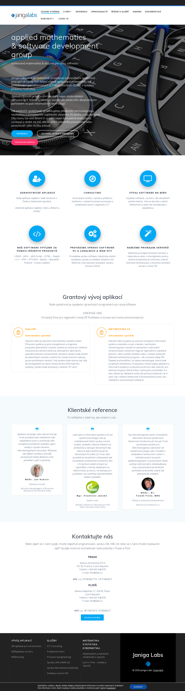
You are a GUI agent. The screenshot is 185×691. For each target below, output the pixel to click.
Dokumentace (153, 11)
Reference (81, 11)
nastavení (111, 688)
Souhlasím (138, 686)
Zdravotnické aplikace (25, 142)
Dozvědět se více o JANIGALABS (58, 133)
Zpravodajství (99, 11)
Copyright (158, 670)
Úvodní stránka (50, 11)
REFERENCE (22, 133)
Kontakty (46, 18)
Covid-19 (63, 18)
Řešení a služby (120, 11)
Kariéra (137, 11)
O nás (66, 11)
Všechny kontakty (92, 617)
